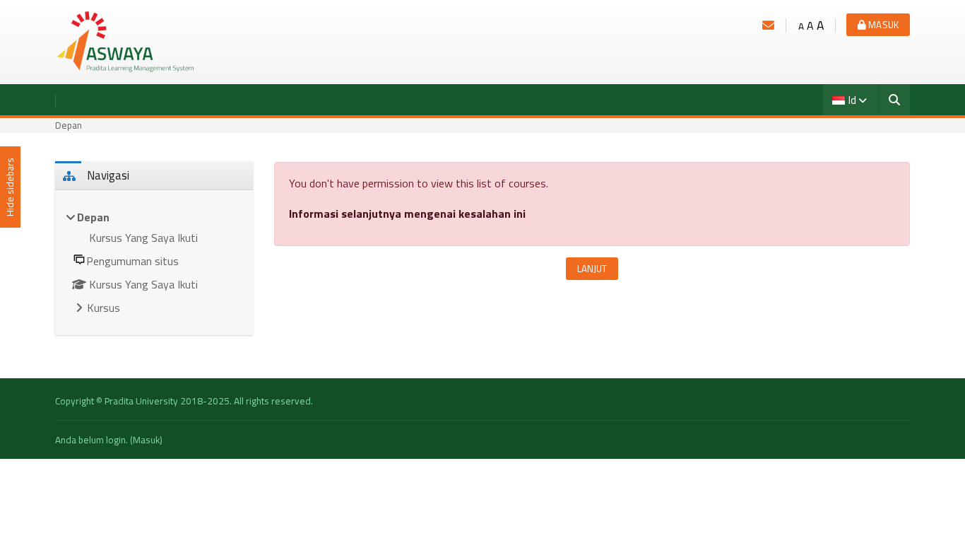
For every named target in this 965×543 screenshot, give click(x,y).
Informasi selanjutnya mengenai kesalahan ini (407, 213)
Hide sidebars (10, 187)
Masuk (882, 25)
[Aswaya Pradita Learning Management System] (125, 41)
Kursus (103, 307)
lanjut (592, 269)
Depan (68, 125)
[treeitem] (154, 263)
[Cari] (895, 100)
